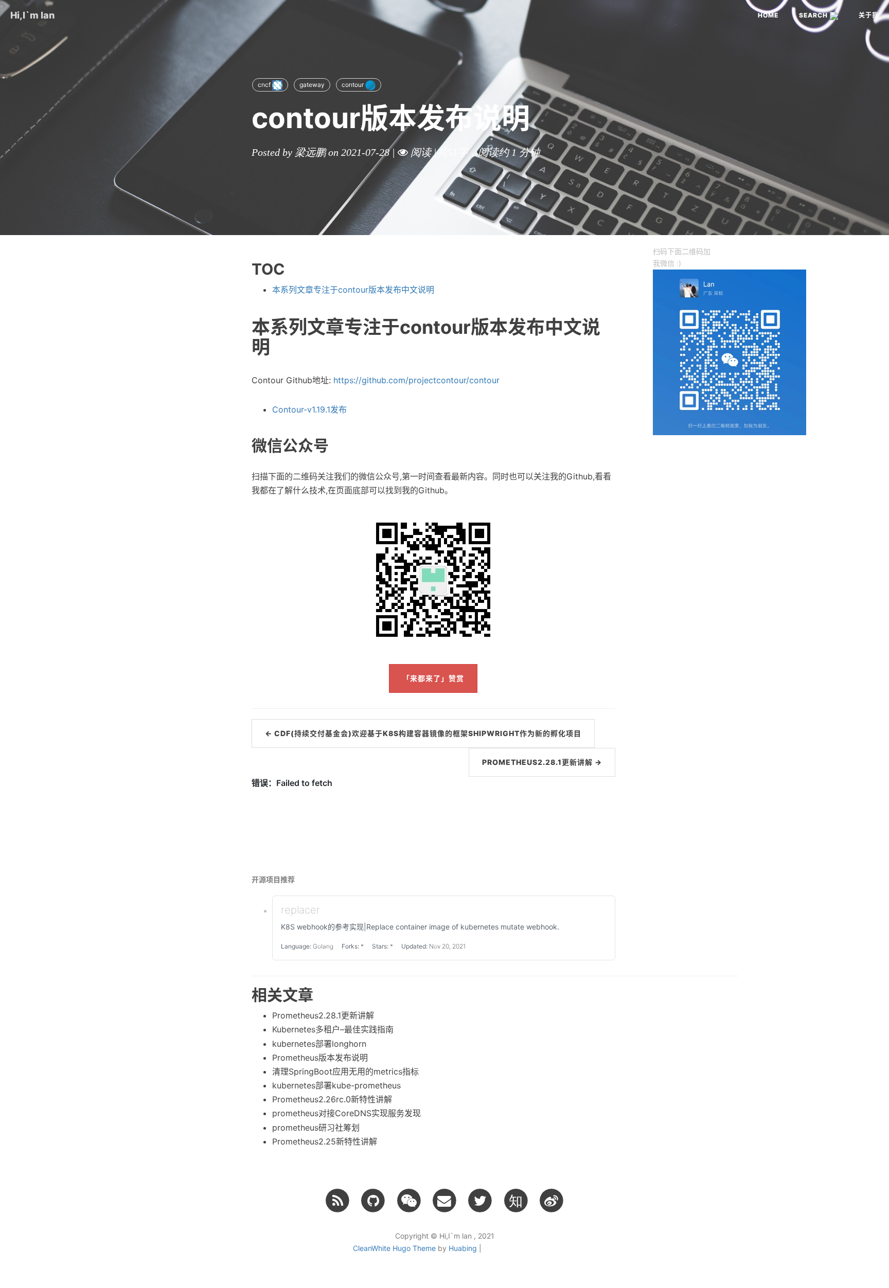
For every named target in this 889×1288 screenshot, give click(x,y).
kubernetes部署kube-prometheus (336, 1085)
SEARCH (814, 15)
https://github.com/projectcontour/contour (416, 380)
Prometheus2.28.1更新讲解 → (542, 762)
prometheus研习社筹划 (316, 1127)
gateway (312, 84)
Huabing (463, 1248)
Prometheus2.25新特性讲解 (324, 1141)
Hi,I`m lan (32, 15)
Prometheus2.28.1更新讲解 (323, 1015)
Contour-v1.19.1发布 (309, 409)
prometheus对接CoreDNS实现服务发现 (346, 1113)
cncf (265, 84)
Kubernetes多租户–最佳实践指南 (333, 1029)
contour (353, 84)
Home (768, 15)
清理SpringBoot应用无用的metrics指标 (345, 1071)
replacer (300, 910)
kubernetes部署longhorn (319, 1044)
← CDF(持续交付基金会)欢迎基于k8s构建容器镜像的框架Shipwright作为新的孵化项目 (423, 733)
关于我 (869, 15)
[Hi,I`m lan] (337, 1200)
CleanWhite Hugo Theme (394, 1248)
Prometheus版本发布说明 (320, 1057)
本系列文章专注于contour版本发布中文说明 (353, 289)
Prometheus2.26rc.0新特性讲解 (332, 1099)
